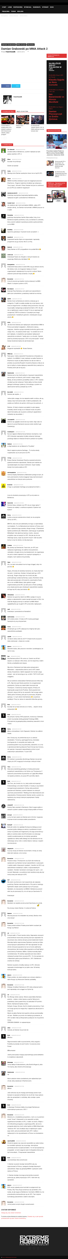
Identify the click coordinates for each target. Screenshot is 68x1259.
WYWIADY (45, 7)
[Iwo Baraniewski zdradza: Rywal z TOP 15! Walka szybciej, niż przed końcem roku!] (37, 119)
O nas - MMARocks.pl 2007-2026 (9, 1257)
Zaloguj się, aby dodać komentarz (11, 1212)
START (4, 7)
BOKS (52, 7)
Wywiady (30, 44)
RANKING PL (37, 7)
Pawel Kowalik (10, 52)
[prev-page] (2, 138)
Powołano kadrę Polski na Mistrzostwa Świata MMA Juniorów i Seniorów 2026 (55, 153)
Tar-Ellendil (10, 149)
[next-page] (5, 138)
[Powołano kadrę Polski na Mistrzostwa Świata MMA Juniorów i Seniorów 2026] (57, 141)
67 (28, 51)
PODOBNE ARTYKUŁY (8, 111)
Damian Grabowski (13, 15)
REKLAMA (20, 11)
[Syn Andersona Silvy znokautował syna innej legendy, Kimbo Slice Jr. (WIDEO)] (50, 173)
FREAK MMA (5, 11)
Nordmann (10, 289)
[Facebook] (59, 1)
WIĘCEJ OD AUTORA (22, 111)
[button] (65, 7)
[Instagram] (62, 1)
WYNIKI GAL (27, 7)
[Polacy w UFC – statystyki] (22, 119)
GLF (8, 880)
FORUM (13, 11)
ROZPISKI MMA (17, 7)
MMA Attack (21, 44)
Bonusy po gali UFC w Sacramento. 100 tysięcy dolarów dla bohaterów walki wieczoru (60, 164)
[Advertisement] (34, 30)
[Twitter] (65, 1)
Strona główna (4, 15)
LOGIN (10, 7)
